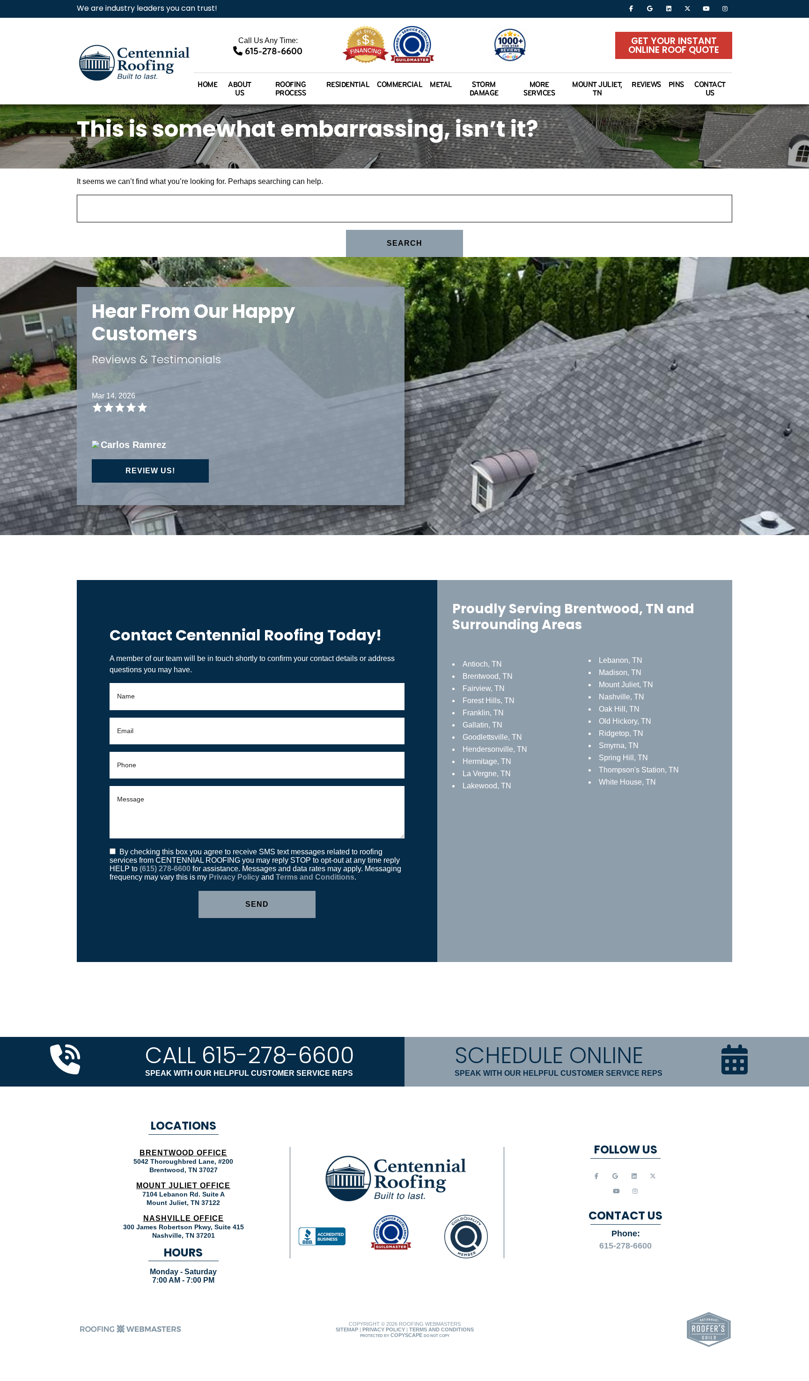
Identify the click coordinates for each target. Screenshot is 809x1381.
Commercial (399, 84)
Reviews (646, 84)
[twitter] (687, 8)
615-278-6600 (272, 51)
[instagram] (724, 8)
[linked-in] (668, 8)
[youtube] (706, 8)
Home (207, 84)
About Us (239, 88)
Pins (676, 84)
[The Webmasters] (131, 1332)
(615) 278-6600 (166, 869)
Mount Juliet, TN (597, 88)
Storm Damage (484, 88)
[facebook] (631, 8)
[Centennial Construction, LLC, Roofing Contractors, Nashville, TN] (322, 1236)
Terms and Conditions (315, 877)
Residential (348, 84)
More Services (539, 88)
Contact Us (710, 88)
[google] (649, 8)
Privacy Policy (234, 877)
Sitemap (347, 1329)
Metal (441, 84)
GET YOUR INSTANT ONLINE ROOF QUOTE (673, 46)
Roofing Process (290, 88)
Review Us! (150, 471)
